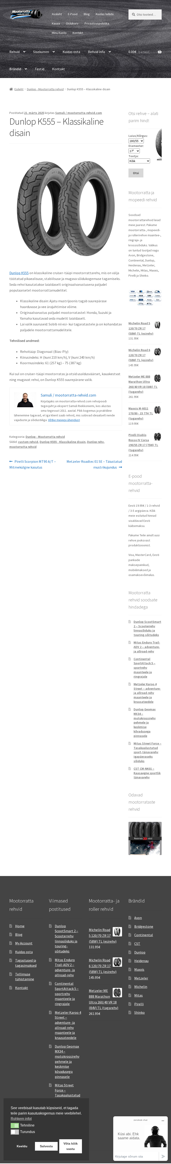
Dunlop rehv (95, 442)
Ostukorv (72, 23)
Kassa (56, 23)
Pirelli (139, 1004)
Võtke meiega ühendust (64, 420)
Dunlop (139, 952)
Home (19, 926)
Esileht (18, 89)
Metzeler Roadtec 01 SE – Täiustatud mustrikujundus (94, 464)
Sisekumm (41, 51)
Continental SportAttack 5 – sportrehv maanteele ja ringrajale (144, 668)
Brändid (15, 69)
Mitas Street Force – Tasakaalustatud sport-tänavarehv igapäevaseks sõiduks (147, 752)
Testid (39, 69)
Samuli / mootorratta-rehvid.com (78, 113)
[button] (15, 1125)
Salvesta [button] (46, 1146)
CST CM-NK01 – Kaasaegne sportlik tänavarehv (147, 773)
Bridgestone (143, 926)
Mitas (138, 995)
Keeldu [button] (22, 1146)
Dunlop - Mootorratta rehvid (45, 89)
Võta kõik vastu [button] (70, 1146)
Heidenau (141, 960)
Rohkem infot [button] (21, 1119)
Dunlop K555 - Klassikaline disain (63, 442)
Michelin (140, 986)
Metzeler (141, 978)
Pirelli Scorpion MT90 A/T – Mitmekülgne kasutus (32, 464)
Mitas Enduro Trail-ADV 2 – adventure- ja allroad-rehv (147, 646)
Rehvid (14, 51)
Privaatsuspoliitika (97, 23)
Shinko (139, 1012)
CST (137, 943)
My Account (24, 943)
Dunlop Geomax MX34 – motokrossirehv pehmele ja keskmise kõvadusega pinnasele (145, 722)
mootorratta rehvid (23, 447)
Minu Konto (59, 33)
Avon (138, 917)
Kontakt (78, 33)
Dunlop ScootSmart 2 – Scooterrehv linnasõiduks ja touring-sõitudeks (147, 628)
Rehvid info (96, 51)
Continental (143, 935)
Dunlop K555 (19, 273)
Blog (87, 14)
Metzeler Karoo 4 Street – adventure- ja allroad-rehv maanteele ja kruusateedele (147, 693)
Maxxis (139, 969)
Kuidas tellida (105, 14)
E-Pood (72, 14)
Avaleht (57, 14)
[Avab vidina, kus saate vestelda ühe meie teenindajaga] (140, 1138)
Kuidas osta (71, 51)
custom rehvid (28, 442)
